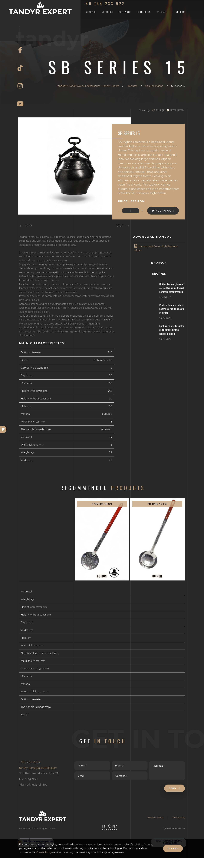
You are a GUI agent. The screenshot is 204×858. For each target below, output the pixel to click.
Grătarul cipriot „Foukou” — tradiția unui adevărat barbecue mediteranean (171, 288)
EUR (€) (160, 110)
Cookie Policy (44, 852)
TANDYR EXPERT (40, 11)
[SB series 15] (74, 166)
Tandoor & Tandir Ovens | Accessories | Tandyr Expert (87, 86)
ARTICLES (107, 12)
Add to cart (165, 210)
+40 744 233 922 (104, 3)
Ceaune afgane (154, 86)
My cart (162, 12)
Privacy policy (179, 818)
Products (132, 86)
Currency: (144, 110)
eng (182, 12)
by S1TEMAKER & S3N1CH (174, 828)
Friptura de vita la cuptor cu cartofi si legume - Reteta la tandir (171, 330)
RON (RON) (177, 110)
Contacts (125, 12)
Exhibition (144, 12)
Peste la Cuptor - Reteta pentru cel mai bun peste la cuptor (171, 309)
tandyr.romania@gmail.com (38, 767)
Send (173, 788)
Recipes (91, 12)
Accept (173, 848)
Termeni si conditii (155, 818)
